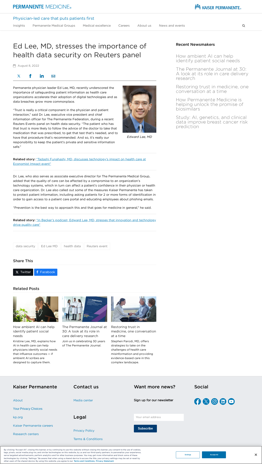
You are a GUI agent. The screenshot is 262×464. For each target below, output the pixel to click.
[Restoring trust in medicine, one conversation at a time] (133, 309)
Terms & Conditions (88, 439)
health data (72, 246)
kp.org (18, 417)
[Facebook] (30, 76)
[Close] (256, 455)
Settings (188, 455)
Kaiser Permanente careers (33, 425)
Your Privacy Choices (27, 408)
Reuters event (97, 246)
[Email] (53, 76)
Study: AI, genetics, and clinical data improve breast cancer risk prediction (212, 122)
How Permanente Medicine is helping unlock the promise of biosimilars (209, 104)
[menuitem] (21, 25)
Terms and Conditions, (84, 461)
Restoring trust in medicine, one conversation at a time (133, 331)
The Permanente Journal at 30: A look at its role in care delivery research (84, 331)
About (18, 400)
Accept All (214, 455)
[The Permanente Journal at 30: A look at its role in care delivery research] (84, 309)
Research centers (26, 434)
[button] (243, 25)
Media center (83, 400)
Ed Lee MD (49, 246)
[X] (19, 76)
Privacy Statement (105, 461)
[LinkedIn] (42, 76)
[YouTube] (231, 401)
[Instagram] (214, 401)
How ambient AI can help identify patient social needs (33, 331)
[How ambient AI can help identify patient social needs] (35, 309)
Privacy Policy (83, 430)
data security (25, 246)
